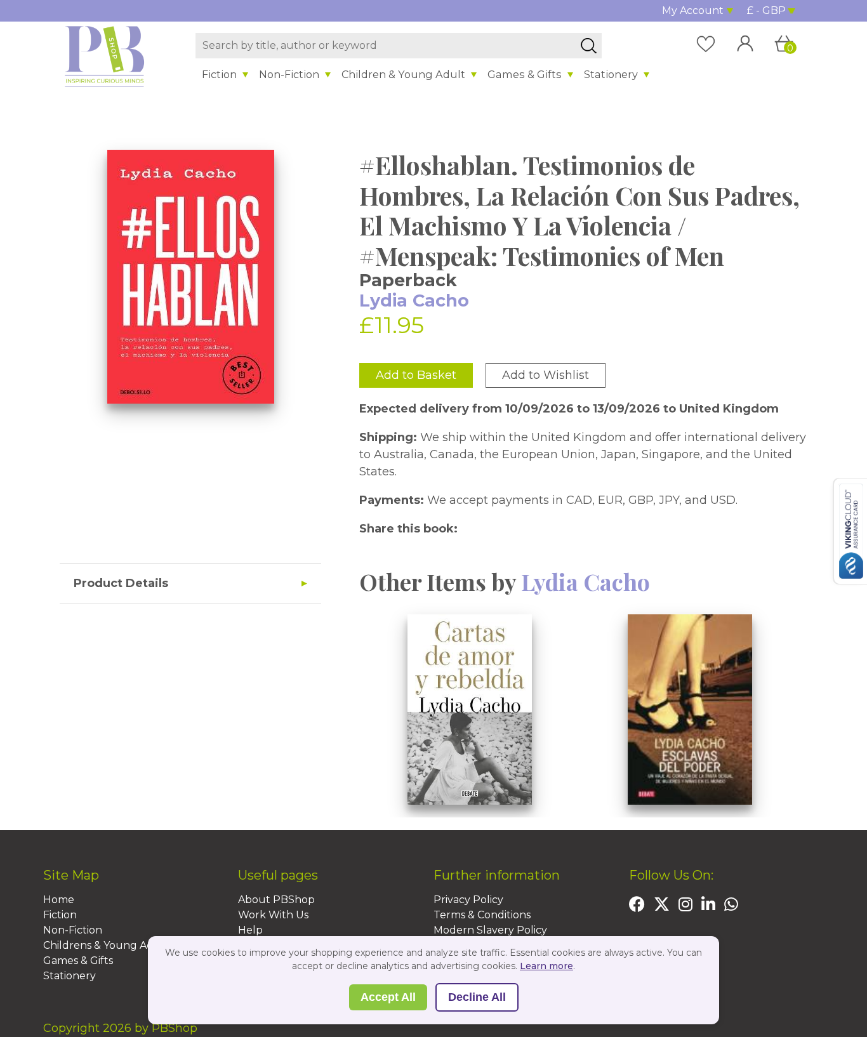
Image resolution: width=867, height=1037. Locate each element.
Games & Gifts (524, 74)
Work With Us (273, 915)
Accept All (388, 997)
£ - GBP (766, 10)
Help (250, 930)
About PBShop (276, 900)
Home (58, 900)
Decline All (477, 997)
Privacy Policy (468, 900)
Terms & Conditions (482, 915)
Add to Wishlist (545, 375)
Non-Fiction (289, 74)
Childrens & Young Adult (106, 945)
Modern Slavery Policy (490, 930)
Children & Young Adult (403, 74)
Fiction (219, 74)
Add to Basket (416, 375)
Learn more (546, 966)
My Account (693, 10)
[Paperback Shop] (104, 56)
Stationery (611, 74)
